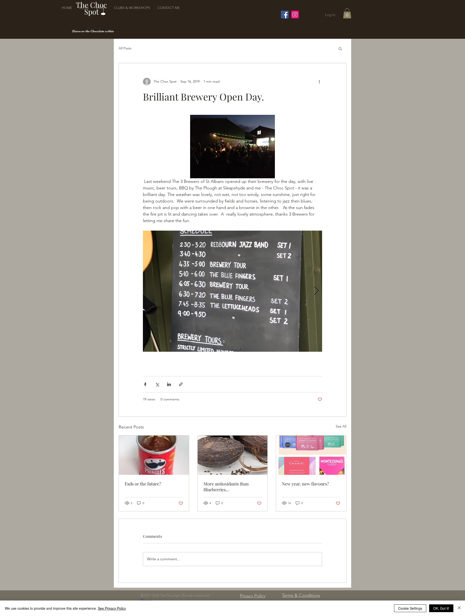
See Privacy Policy (112, 608)
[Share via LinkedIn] (169, 384)
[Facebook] (285, 14)
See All (341, 426)
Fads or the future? (143, 484)
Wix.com (146, 600)
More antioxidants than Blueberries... (226, 486)
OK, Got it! (441, 608)
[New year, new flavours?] (311, 455)
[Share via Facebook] (145, 384)
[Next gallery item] (316, 291)
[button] (347, 13)
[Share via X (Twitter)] (157, 384)
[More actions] (319, 82)
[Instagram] (295, 14)
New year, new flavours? (305, 484)
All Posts (125, 48)
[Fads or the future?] (154, 455)
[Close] (459, 608)
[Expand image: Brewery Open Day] (232, 291)
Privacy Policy (252, 596)
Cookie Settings (410, 608)
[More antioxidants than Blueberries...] (233, 455)
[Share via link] (180, 384)
